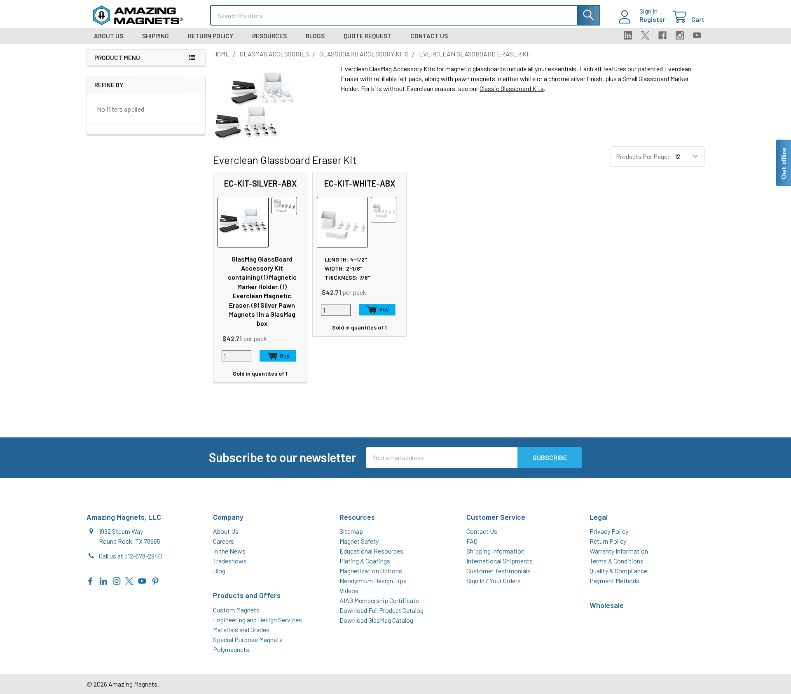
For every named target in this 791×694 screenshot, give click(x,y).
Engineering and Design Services (257, 620)
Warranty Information (619, 551)
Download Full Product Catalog (381, 610)
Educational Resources (371, 551)
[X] (645, 35)
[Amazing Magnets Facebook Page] (91, 580)
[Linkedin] (627, 35)
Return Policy (210, 36)
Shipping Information (495, 551)
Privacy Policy (609, 531)
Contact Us (429, 36)
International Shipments (499, 561)
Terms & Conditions (617, 561)
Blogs (315, 36)
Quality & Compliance (618, 571)
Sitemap (351, 531)
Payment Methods (614, 580)
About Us (108, 36)
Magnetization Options (370, 571)
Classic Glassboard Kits (512, 88)
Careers (223, 541)
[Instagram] (679, 35)
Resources (269, 36)
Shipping (155, 36)
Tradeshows (230, 561)
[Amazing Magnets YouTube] (142, 580)
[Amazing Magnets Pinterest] (155, 580)
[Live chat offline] (783, 163)
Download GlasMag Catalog (376, 620)
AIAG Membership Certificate (379, 600)
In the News (229, 551)
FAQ (471, 541)
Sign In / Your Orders (493, 580)
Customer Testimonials (498, 571)
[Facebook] (662, 35)
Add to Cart (278, 356)
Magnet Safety (359, 541)
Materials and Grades (241, 629)
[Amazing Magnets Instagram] (116, 580)
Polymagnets (231, 649)
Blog (219, 571)
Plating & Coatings (364, 561)
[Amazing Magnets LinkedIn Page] (103, 580)
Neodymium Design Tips (373, 580)
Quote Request (367, 36)
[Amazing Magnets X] (129, 580)
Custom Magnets (236, 610)
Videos (348, 590)
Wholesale (607, 605)
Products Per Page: (643, 156)
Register (652, 19)
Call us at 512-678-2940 (130, 556)
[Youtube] (697, 35)
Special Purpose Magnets (248, 639)
